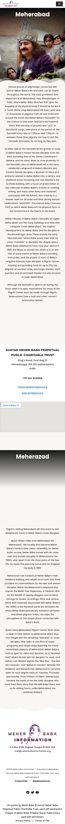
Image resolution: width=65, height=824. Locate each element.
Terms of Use (42, 820)
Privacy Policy (23, 820)
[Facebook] (28, 793)
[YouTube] (37, 793)
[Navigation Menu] (59, 4)
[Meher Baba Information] (10, 4)
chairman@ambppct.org (32, 387)
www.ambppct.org (32, 393)
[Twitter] (32, 793)
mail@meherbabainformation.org (32, 751)
